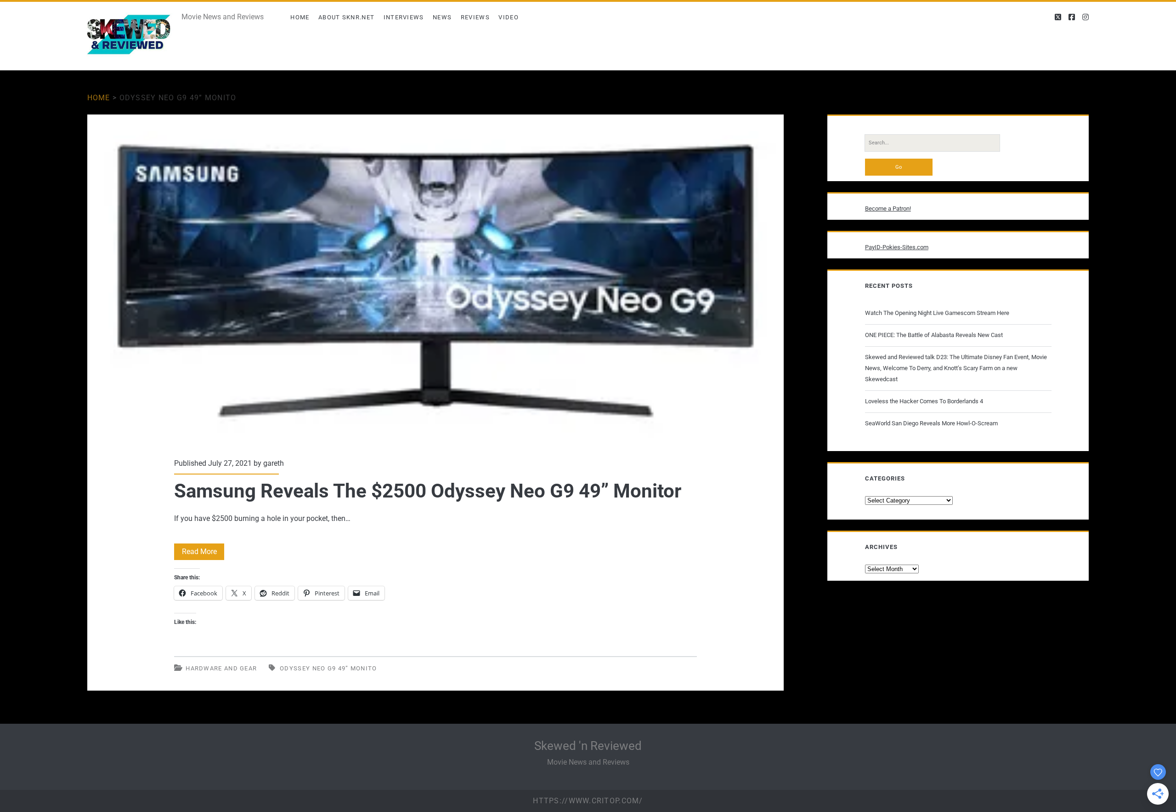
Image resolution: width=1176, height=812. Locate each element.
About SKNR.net (346, 17)
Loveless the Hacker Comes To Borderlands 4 (924, 401)
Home (299, 17)
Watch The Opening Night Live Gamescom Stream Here (937, 312)
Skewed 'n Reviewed (588, 746)
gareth (273, 463)
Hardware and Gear (221, 668)
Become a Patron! (888, 208)
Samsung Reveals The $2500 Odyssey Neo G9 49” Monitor (435, 280)
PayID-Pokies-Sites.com (896, 247)
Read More (203, 553)
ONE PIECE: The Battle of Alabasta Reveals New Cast (934, 335)
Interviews (404, 17)
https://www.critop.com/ (588, 800)
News (442, 17)
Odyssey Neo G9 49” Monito (328, 668)
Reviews (475, 17)
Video (508, 17)
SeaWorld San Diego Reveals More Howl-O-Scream (931, 423)
